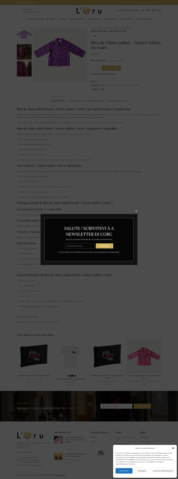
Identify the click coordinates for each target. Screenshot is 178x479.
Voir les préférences (163, 471)
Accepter (124, 471)
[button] (173, 448)
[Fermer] (136, 211)
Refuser (142, 471)
